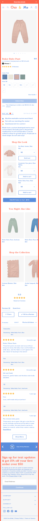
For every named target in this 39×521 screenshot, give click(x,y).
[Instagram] (4, 511)
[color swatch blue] (4, 77)
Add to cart (27, 176)
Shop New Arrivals (19, 2)
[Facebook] (8, 511)
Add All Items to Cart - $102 (19, 200)
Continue (19, 487)
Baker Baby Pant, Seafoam (11, 239)
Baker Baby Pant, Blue (17, 333)
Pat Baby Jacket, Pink (25, 146)
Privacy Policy (13, 476)
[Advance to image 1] (16, 53)
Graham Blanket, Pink (9, 283)
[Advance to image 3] (20, 53)
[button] (10, 66)
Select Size (19, 101)
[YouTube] (15, 511)
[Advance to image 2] (18, 53)
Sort (17, 322)
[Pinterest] (12, 511)
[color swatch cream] (10, 77)
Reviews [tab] (6, 308)
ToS (20, 476)
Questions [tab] (16, 308)
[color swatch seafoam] (22, 77)
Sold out (27, 158)
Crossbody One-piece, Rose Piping (27, 164)
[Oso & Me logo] (19, 7)
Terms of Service (30, 518)
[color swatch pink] (16, 77)
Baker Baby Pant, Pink (25, 181)
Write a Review (30, 315)
